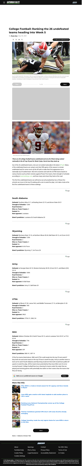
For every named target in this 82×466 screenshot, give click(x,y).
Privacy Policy (45, 450)
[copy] (22, 39)
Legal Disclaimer (33, 453)
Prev (17, 84)
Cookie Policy (18, 453)
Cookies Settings (19, 456)
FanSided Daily (19, 450)
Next (65, 84)
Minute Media (10, 460)
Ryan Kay (14, 36)
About (16, 447)
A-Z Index (61, 453)
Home (14, 436)
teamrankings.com (26, 176)
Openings (31, 447)
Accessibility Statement (48, 453)
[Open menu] (4, 2)
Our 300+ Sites (63, 447)
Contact (43, 447)
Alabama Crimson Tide (24, 436)
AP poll (62, 165)
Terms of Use (62, 450)
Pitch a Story (32, 450)
